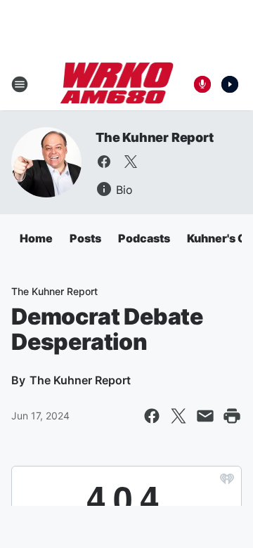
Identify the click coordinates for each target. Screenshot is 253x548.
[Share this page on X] (178, 416)
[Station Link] (117, 84)
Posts (85, 238)
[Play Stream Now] (229, 84)
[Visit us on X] (130, 161)
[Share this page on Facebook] (152, 416)
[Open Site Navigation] (19, 84)
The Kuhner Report (155, 137)
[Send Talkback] (202, 84)
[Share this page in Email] (205, 416)
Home (36, 238)
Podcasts (144, 238)
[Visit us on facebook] (104, 161)
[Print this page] (232, 416)
